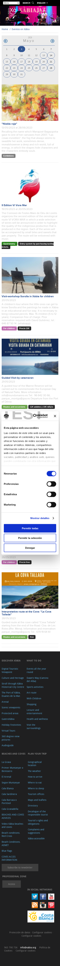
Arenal (5, 701)
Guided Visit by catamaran (18, 378)
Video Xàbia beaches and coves (12, 825)
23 (14, 67)
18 (29, 61)
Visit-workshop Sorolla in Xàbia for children (28, 296)
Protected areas (10, 713)
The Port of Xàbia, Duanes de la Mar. (11, 694)
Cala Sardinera (9, 794)
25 (29, 67)
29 (7, 74)
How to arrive (35, 776)
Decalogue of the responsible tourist (38, 813)
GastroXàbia (8, 718)
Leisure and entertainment (34, 711)
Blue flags (7, 850)
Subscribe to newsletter (20, 867)
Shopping (31, 704)
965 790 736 (11, 947)
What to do (34, 660)
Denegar (30, 547)
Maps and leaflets (37, 799)
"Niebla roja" (9, 124)
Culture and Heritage (13, 677)
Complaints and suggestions (36, 831)
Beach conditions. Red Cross (11, 834)
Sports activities (35, 686)
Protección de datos (20, 932)
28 (51, 67)
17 (21, 61)
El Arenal (6, 776)
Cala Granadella (10, 808)
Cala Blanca (8, 788)
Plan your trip (37, 753)
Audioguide (8, 745)
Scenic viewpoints (11, 707)
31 (21, 74)
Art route (31, 692)
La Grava (6, 762)
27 (43, 67)
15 (7, 61)
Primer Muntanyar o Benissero (12, 769)
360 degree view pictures (10, 738)
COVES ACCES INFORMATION (9, 858)
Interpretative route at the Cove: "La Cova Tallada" (26, 613)
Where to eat (35, 782)
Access (11, 884)
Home (5, 29)
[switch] (51, 484)
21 (51, 61)
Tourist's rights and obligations (38, 822)
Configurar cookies (42, 932)
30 (14, 74)
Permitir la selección (30, 538)
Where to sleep (36, 788)
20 (43, 61)
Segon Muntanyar (11, 782)
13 (43, 55)
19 (36, 61)
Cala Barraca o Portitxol (9, 801)
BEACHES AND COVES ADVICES (13, 816)
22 (7, 67)
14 (51, 55)
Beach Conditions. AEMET (11, 843)
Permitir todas (30, 528)
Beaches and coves (13, 753)
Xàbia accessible (36, 838)
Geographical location (35, 763)
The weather (34, 771)
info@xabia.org (28, 947)
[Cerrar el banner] (55, 416)
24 (21, 67)
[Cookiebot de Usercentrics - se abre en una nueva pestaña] (35, 416)
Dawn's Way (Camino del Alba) (37, 679)
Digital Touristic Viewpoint (10, 670)
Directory (33, 805)
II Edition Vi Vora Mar (14, 205)
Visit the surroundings (33, 726)
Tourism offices (36, 794)
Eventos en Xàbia (21, 29)
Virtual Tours (8, 730)
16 (14, 61)
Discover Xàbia (11, 660)
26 (36, 67)
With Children (34, 698)
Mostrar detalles (40, 518)
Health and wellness (37, 718)
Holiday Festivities (11, 724)
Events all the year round (36, 670)
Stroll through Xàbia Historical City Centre (13, 685)
